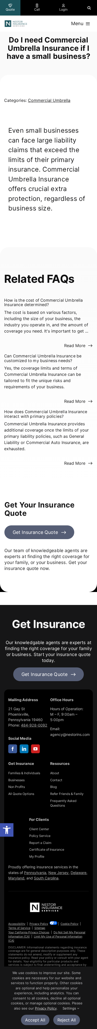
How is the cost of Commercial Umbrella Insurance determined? (43, 302)
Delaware (78, 872)
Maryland (16, 878)
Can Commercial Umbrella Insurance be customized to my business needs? (42, 358)
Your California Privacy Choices (28, 932)
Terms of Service (19, 928)
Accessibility (16, 924)
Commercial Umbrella (49, 100)
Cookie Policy (69, 924)
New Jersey (58, 872)
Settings (70, 1008)
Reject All (66, 1020)
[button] (6, 830)
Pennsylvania (35, 872)
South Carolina (46, 878)
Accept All (35, 1020)
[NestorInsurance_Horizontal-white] (46, 903)
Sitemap (39, 928)
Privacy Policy (38, 924)
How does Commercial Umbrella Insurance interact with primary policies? (45, 414)
